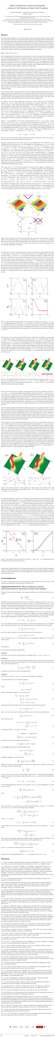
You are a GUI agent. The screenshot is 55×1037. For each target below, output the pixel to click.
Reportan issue (33, 1027)
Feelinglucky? (21, 1027)
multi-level (29, 74)
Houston (47, 125)
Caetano (9, 88)
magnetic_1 (15, 75)
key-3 (2, 66)
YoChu (37, 265)
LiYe (32, 446)
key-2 (34, 66)
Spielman (16, 83)
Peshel (38, 64)
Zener (51, 56)
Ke (34, 82)
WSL (38, 59)
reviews (10, 62)
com (9, 144)
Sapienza (18, 66)
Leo (17, 59)
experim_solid (12, 59)
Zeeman (25, 117)
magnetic (8, 75)
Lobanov (28, 144)
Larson (52, 85)
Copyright (26, 1035)
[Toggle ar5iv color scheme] (1, 1035)
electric (50, 74)
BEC (45, 62)
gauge (10, 77)
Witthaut (38, 79)
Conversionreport (27, 1027)
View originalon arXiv (39, 1027)
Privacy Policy (34, 1035)
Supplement (7, 127)
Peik (24, 62)
